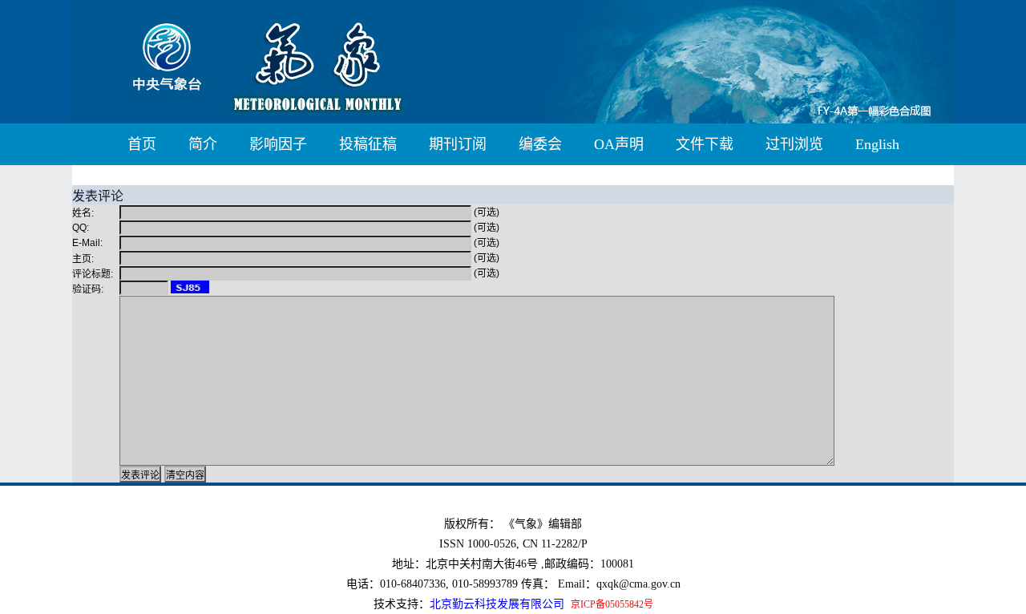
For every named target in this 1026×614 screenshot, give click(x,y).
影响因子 (278, 144)
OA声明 (619, 144)
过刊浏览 (794, 144)
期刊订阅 (458, 144)
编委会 (540, 144)
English (877, 144)
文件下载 (704, 144)
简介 (202, 144)
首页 (141, 144)
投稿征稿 (368, 144)
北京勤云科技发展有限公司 (497, 604)
